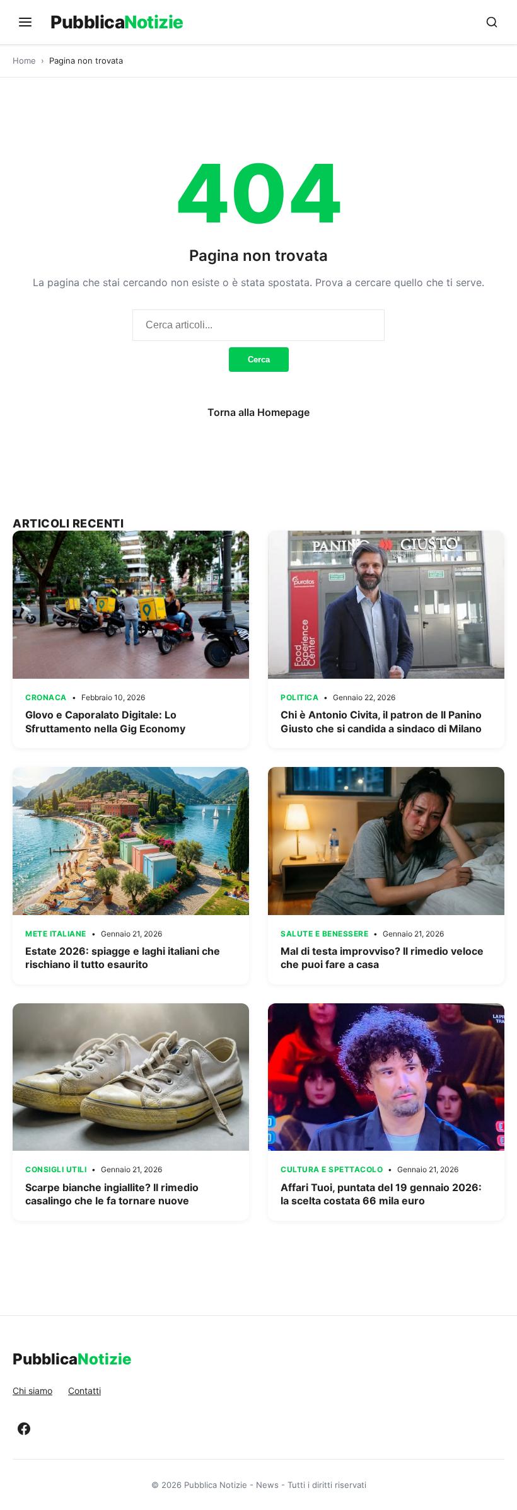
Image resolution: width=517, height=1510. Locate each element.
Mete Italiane (55, 933)
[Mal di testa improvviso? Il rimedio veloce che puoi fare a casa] (386, 840)
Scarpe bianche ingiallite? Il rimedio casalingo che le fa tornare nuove (112, 1194)
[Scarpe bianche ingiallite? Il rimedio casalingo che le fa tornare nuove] (131, 1077)
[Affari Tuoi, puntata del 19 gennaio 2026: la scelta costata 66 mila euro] (386, 1077)
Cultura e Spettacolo (332, 1169)
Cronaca (46, 697)
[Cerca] (491, 22)
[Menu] (25, 22)
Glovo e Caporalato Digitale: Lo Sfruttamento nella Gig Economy (105, 721)
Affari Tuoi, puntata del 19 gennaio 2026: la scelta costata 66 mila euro (381, 1194)
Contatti (84, 1390)
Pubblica (116, 22)
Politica (299, 697)
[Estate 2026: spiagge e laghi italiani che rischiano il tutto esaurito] (131, 840)
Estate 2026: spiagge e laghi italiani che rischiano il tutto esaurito (122, 958)
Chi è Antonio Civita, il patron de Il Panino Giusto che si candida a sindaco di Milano (381, 721)
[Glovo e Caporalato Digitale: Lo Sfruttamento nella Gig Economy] (131, 604)
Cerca (259, 359)
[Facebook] (24, 1428)
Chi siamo (32, 1390)
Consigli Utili (55, 1169)
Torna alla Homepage (258, 412)
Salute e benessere (324, 933)
